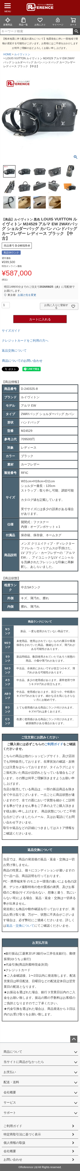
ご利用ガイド (53, 744)
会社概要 (10, 1092)
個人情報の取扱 (14, 1142)
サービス (10, 1102)
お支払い (10, 1072)
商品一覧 (23, 24)
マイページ (57, 24)
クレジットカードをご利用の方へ (25, 340)
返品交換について (14, 350)
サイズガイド (11, 330)
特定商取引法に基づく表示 (22, 1134)
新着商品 (7, 24)
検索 (76, 31)
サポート (10, 1112)
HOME (7, 54)
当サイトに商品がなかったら (24, 1062)
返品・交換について (20, 925)
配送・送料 (11, 1082)
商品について (13, 1051)
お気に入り (40, 24)
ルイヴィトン (22, 54)
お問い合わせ (13, 1159)
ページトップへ (73, 1039)
